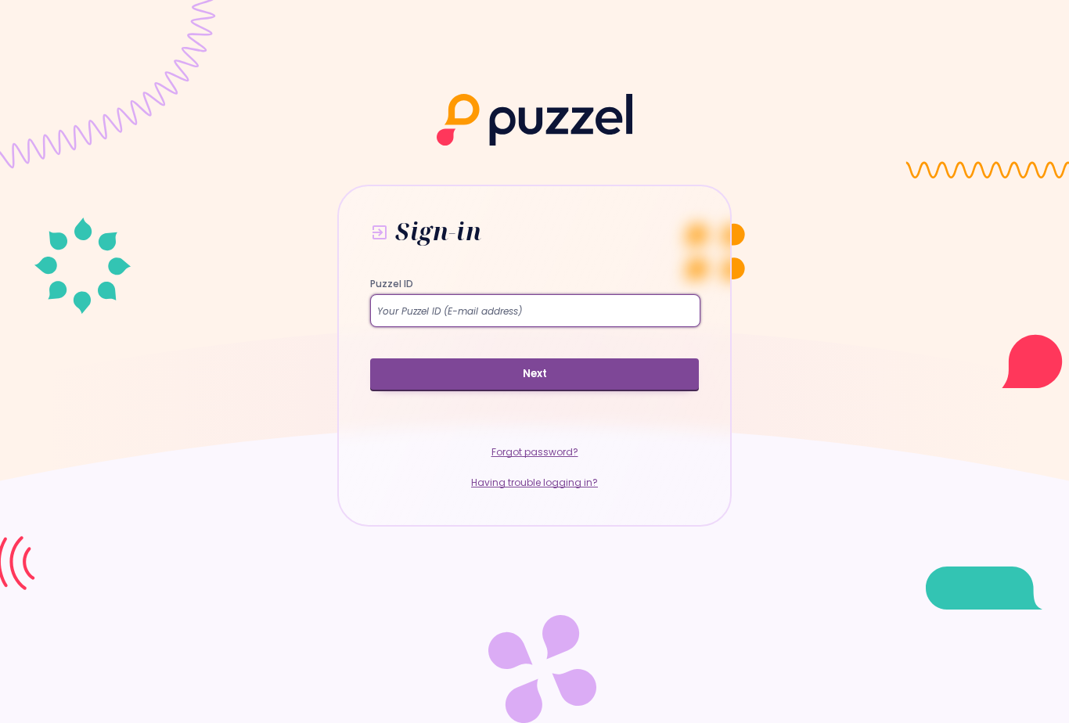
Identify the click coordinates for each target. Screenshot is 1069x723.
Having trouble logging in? (534, 482)
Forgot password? (534, 452)
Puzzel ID (391, 283)
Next (535, 373)
